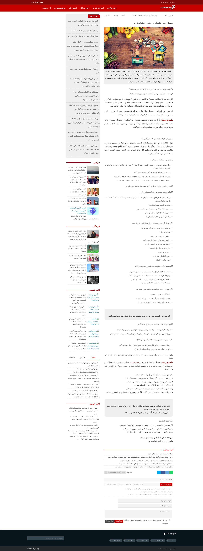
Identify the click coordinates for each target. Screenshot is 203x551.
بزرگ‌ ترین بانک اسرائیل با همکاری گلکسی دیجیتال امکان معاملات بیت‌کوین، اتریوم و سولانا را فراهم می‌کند (83, 149)
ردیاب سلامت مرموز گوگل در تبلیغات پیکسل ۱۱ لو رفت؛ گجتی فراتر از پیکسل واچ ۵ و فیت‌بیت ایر (144, 467)
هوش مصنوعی (59, 8)
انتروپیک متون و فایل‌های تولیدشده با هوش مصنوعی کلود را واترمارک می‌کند (77, 345)
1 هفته (95, 422)
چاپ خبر (115, 15)
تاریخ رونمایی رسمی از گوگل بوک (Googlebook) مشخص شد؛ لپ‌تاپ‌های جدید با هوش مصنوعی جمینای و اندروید (140, 457)
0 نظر (123, 15)
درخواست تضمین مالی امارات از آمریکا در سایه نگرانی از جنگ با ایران (77, 201)
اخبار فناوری (111, 8)
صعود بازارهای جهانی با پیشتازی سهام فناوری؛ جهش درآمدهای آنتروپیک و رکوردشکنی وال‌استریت (85, 82)
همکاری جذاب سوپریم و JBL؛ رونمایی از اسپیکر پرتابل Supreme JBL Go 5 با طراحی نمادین (146, 460)
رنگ (172, 540)
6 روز (95, 413)
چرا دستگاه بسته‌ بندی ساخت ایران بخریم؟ (160, 454)
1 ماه (86, 428)
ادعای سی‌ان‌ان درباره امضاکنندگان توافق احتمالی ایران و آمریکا (78, 191)
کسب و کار (73, 8)
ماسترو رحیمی (167, 362)
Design (130, 540)
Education (143, 540)
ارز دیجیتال (47, 8)
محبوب (82, 357)
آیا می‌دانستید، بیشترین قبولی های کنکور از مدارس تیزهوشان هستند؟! (77, 248)
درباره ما (172, 2)
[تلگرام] (167, 472)
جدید (93, 357)
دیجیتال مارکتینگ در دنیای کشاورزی (154, 22)
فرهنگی (96, 226)
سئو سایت (135, 362)
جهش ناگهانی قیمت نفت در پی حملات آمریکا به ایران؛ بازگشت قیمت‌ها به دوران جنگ (77, 170)
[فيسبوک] (163, 472)
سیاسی (96, 162)
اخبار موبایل (84, 8)
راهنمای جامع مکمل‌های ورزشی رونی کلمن (85, 390)
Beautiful (117, 540)
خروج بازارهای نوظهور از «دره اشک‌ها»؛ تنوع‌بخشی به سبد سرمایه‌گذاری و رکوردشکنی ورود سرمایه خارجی (84, 109)
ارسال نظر (119, 521)
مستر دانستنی (163, 548)
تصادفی (71, 357)
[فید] (29, 2)
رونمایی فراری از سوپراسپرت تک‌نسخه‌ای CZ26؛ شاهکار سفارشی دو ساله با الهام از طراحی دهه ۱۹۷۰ (84, 136)
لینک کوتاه (130, 472)
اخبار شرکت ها (98, 8)
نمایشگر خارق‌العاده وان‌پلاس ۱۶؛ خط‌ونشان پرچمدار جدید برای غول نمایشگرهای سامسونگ (145, 464)
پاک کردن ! (109, 521)
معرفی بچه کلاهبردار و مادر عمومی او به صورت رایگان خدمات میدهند (78, 279)
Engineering (159, 540)
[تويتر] (159, 472)
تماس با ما (164, 2)
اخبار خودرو (95, 404)
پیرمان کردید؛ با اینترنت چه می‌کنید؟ (85, 30)
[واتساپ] (171, 472)
